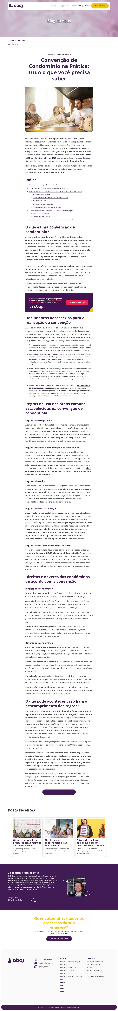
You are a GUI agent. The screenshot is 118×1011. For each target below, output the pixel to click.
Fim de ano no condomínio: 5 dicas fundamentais (56, 843)
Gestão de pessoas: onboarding (71, 976)
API (61, 985)
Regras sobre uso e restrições (43, 204)
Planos (74, 6)
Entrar (87, 6)
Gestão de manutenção (68, 968)
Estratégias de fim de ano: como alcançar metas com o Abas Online (91, 843)
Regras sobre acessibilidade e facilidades (47, 207)
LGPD (62, 991)
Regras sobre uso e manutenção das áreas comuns (50, 197)
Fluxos (53, 6)
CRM (62, 979)
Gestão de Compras (67, 970)
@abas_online (44, 967)
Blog (81, 6)
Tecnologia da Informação (96, 976)
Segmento (91, 959)
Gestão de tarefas (66, 965)
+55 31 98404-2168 (45, 959)
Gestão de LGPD (66, 973)
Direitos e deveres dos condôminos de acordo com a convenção (51, 211)
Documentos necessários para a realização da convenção (48, 188)
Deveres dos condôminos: (41, 217)
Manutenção (91, 968)
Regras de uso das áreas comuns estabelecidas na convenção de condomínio (55, 191)
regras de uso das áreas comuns (63, 275)
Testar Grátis (100, 6)
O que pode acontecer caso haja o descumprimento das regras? (51, 220)
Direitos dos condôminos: (41, 213)
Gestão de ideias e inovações (70, 962)
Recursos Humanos (93, 965)
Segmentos (64, 6)
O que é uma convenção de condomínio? (43, 185)
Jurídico (89, 973)
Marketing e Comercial (94, 970)
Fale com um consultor (58, 939)
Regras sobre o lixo (39, 201)
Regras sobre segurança (41, 194)
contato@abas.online (46, 963)
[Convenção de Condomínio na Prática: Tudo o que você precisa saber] (59, 109)
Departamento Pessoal (95, 962)
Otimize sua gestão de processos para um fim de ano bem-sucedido (27, 843)
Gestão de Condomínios (64, 54)
